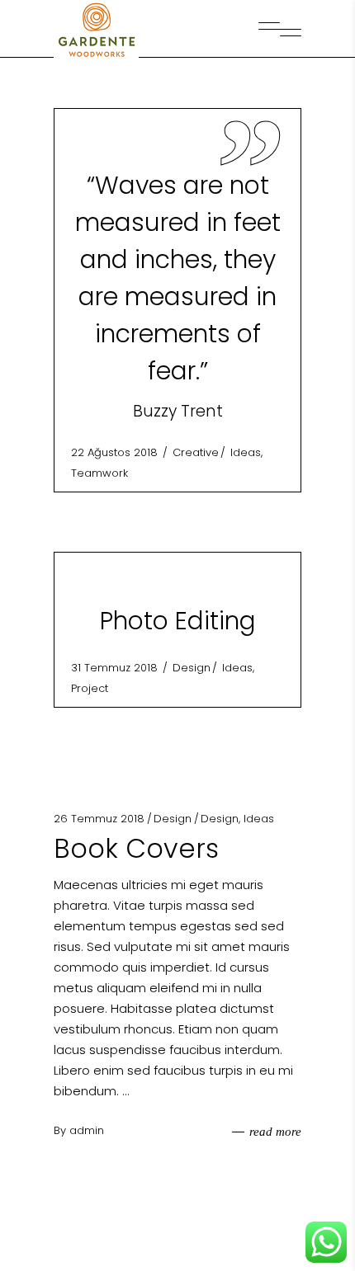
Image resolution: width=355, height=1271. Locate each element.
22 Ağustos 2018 (116, 452)
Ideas (245, 452)
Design (192, 668)
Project (89, 688)
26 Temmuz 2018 (99, 818)
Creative (196, 452)
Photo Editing (178, 620)
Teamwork (99, 473)
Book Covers (136, 848)
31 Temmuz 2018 (116, 668)
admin (86, 1130)
